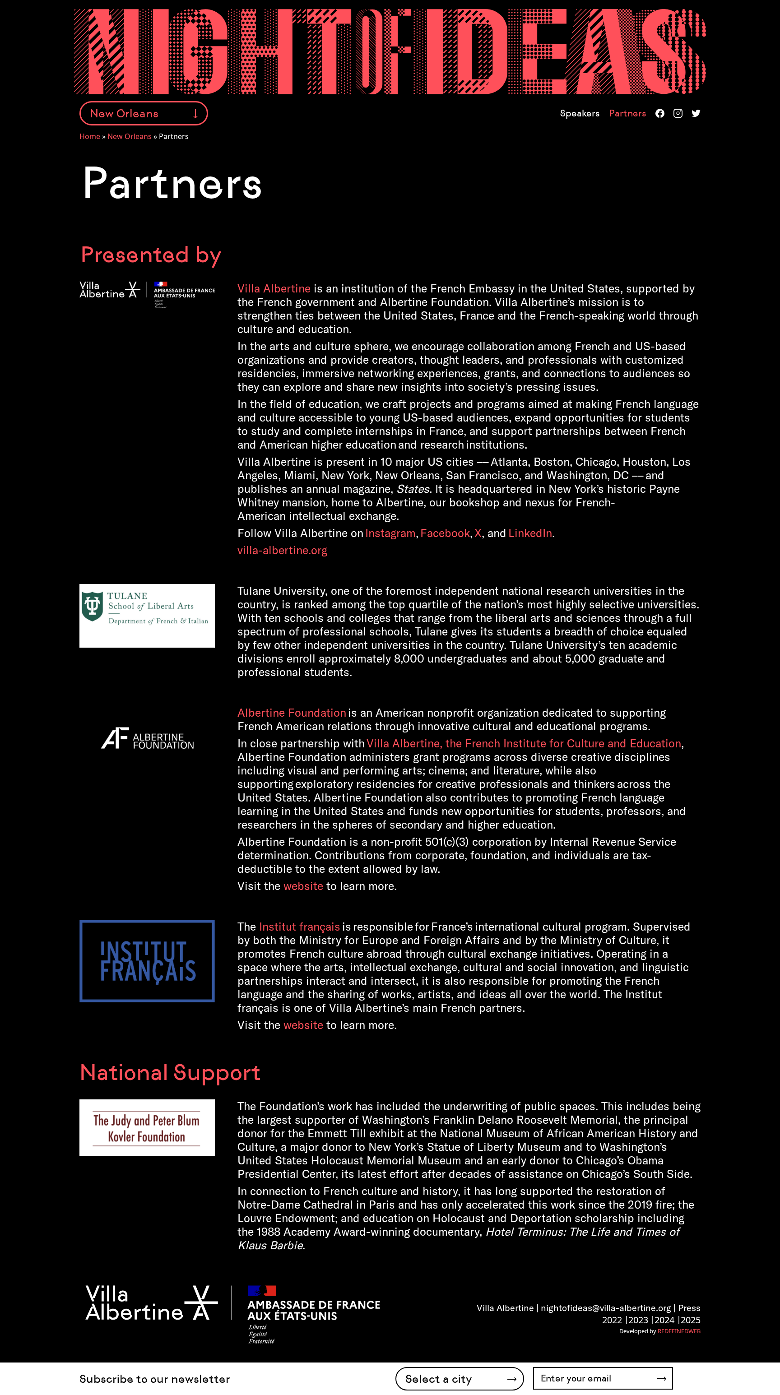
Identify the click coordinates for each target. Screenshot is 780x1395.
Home (89, 136)
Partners (627, 113)
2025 (691, 1320)
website (303, 886)
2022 (612, 1320)
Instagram (677, 113)
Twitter (696, 113)
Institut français (299, 926)
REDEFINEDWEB (679, 1331)
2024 (664, 1320)
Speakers (580, 113)
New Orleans (129, 136)
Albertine (291, 712)
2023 (638, 1320)
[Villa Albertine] (232, 1314)
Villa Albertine (274, 288)
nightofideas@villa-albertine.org (606, 1307)
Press (689, 1307)
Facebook (659, 113)
